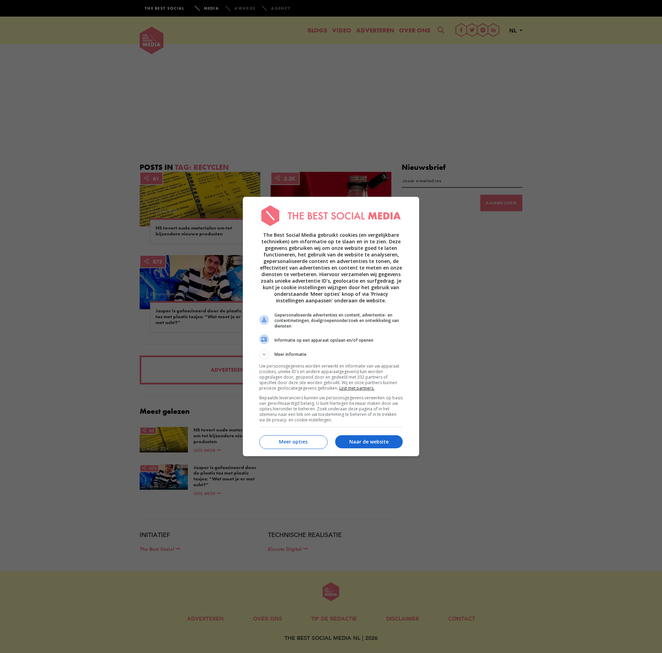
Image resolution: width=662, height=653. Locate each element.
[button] (331, 354)
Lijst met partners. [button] (356, 388)
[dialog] (331, 326)
